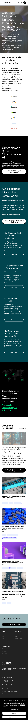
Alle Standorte (5, 641)
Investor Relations (18, 638)
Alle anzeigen (22, 428)
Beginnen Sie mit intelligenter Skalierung (14, 221)
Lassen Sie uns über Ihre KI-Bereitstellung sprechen (14, 470)
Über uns (16, 633)
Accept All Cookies (14, 717)
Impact (16, 636)
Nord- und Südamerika (6, 633)
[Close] (25, 700)
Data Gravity (4, 653)
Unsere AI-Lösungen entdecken (14, 171)
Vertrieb (3, 674)
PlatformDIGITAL (6, 646)
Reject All (14, 713)
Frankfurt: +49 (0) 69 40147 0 (8, 678)
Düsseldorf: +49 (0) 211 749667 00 (8, 681)
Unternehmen (18, 631)
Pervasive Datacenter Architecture (9, 655)
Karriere (16, 641)
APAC (3, 638)
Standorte (4, 631)
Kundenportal (7, 694)
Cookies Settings (14, 709)
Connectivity (4, 651)
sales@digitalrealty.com (9, 684)
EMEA (3, 636)
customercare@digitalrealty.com (10, 691)
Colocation (4, 648)
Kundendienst (5, 688)
